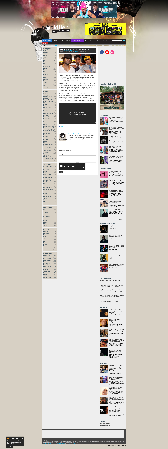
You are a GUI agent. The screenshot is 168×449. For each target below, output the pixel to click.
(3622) (54, 257)
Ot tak (44, 121)
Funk (44, 234)
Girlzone (45, 57)
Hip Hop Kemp (46, 172)
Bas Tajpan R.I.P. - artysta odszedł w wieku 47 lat (115, 137)
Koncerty (45, 222)
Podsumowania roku (48, 187)
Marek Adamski (47, 258)
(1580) (54, 263)
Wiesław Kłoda (46, 271)
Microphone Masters (48, 177)
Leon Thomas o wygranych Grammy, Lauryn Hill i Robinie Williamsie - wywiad (116, 398)
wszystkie (121, 219)
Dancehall (45, 231)
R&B (44, 242)
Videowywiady (46, 198)
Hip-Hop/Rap (46, 238)
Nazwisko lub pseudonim (65, 150)
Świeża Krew (46, 146)
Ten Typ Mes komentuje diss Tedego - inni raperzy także (116, 118)
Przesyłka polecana (48, 138)
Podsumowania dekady (49, 185)
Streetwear (46, 79)
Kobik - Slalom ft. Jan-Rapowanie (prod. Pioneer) (116, 191)
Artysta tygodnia (47, 95)
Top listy (45, 82)
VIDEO (105, 40)
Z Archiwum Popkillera (48, 158)
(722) (55, 271)
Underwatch (46, 152)
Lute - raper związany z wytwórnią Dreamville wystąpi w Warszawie (115, 256)
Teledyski (45, 212)
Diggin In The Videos (48, 100)
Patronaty (103, 45)
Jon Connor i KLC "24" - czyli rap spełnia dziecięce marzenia (116, 311)
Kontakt (110, 45)
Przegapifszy (46, 136)
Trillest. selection (47, 150)
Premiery (45, 69)
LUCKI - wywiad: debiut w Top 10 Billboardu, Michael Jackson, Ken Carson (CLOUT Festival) (116, 377)
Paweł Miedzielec (47, 266)
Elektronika (46, 233)
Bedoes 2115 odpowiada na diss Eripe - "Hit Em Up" (116, 157)
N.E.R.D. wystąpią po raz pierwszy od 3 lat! (75, 49)
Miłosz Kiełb (46, 265)
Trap (44, 249)
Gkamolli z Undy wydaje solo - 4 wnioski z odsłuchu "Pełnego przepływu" (116, 340)
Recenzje (45, 76)
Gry (44, 58)
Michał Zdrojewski (47, 272)
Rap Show (45, 139)
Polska (45, 68)
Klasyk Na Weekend (48, 113)
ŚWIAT (68, 40)
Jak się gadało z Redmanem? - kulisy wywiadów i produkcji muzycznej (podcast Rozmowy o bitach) (114, 409)
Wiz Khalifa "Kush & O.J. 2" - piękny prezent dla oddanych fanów (116, 331)
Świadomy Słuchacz (48, 144)
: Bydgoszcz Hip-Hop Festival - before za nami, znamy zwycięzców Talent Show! (112, 296)
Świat (44, 80)
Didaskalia (45, 98)
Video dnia (46, 153)
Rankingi (45, 74)
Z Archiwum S (46, 160)
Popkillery (45, 193)
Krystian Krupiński (47, 261)
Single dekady (46, 195)
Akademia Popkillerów (48, 166)
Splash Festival (47, 196)
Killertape (45, 112)
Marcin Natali (46, 263)
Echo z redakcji (47, 105)
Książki (45, 63)
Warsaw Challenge (47, 200)
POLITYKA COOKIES (70, 443)
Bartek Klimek (76, 51)
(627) (55, 274)
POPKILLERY (47, 40)
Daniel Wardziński (47, 260)
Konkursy (45, 176)
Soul (44, 247)
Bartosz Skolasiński (48, 257)
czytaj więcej (9, 446)
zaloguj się (56, 45)
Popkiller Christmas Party (49, 189)
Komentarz (62, 154)
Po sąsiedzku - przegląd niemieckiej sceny (49, 128)
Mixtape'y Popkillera (48, 179)
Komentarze (46, 62)
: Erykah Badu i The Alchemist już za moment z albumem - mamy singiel (111, 281)
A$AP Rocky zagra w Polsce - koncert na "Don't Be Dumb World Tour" (116, 246)
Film (44, 54)
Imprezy (45, 220)
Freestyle (45, 55)
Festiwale (45, 219)
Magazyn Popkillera (48, 116)
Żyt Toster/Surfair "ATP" (115, 171)
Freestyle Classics (47, 107)
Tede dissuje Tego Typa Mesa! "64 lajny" (115, 147)
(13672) (54, 255)
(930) (55, 269)
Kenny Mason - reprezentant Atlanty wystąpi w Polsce (116, 226)
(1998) (54, 261)
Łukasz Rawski (47, 274)
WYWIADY (97, 40)
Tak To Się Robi (47, 147)
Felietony (45, 52)
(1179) (54, 266)
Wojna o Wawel (47, 203)
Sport (44, 77)
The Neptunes (73, 129)
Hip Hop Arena (46, 171)
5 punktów (45, 93)
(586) (55, 277)
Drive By (45, 104)
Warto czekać (46, 155)
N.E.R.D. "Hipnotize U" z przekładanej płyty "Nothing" (80, 133)
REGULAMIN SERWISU (47, 443)
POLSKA (56, 40)
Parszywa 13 (46, 124)
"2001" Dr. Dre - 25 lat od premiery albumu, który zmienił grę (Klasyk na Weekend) (115, 350)
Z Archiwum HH (47, 157)
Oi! (44, 120)
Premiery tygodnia (47, 134)
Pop (44, 241)
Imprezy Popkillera (47, 174)
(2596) (54, 260)
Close (22, 438)
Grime (44, 236)
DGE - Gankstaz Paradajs (115, 180)
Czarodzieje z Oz (47, 96)
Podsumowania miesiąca (49, 130)
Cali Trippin (46, 169)
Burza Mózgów (46, 168)
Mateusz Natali (46, 255)
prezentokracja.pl (105, 423)
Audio (44, 209)
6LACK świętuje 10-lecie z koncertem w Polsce (116, 236)
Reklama (116, 45)
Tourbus (45, 149)
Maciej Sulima (46, 268)
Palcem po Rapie (47, 123)
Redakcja (45, 269)
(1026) (54, 268)
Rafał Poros (46, 276)
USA (62, 40)
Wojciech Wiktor (47, 277)
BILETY (45, 43)
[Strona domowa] (56, 29)
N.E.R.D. (63, 129)
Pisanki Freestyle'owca (48, 126)
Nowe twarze (46, 66)
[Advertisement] (79, 145)
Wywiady (45, 87)
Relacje (45, 223)
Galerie (45, 211)
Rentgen (45, 141)
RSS (122, 45)
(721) (55, 272)
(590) (55, 275)
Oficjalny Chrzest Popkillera (47, 181)
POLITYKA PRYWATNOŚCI (59, 443)
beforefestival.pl (105, 425)
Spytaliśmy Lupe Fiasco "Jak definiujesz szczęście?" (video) (116, 388)
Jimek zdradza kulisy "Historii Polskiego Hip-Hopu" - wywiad (115, 201)
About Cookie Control (8, 438)
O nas (96, 45)
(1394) (54, 264)
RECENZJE (88, 40)
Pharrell (67, 129)
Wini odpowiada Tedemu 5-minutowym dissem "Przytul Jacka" (116, 128)
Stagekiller (45, 142)
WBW (44, 201)
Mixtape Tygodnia (47, 118)
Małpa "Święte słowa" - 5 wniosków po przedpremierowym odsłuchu (115, 321)
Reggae (45, 244)
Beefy (44, 50)
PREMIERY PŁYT (77, 40)
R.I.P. (44, 73)
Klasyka (45, 60)
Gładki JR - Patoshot (114, 209)
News (44, 65)
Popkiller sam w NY (48, 133)
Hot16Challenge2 (47, 109)
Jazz (44, 239)
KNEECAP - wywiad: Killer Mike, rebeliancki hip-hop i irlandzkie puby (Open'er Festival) (116, 367)
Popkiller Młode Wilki (48, 192)
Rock (44, 246)
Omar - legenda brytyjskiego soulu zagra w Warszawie (116, 265)
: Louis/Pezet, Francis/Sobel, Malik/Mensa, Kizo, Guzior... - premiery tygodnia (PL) (112, 291)
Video (44, 85)
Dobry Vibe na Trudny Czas (48, 102)
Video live (45, 225)
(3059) (54, 258)
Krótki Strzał (46, 115)
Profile (44, 71)
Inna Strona (46, 110)
